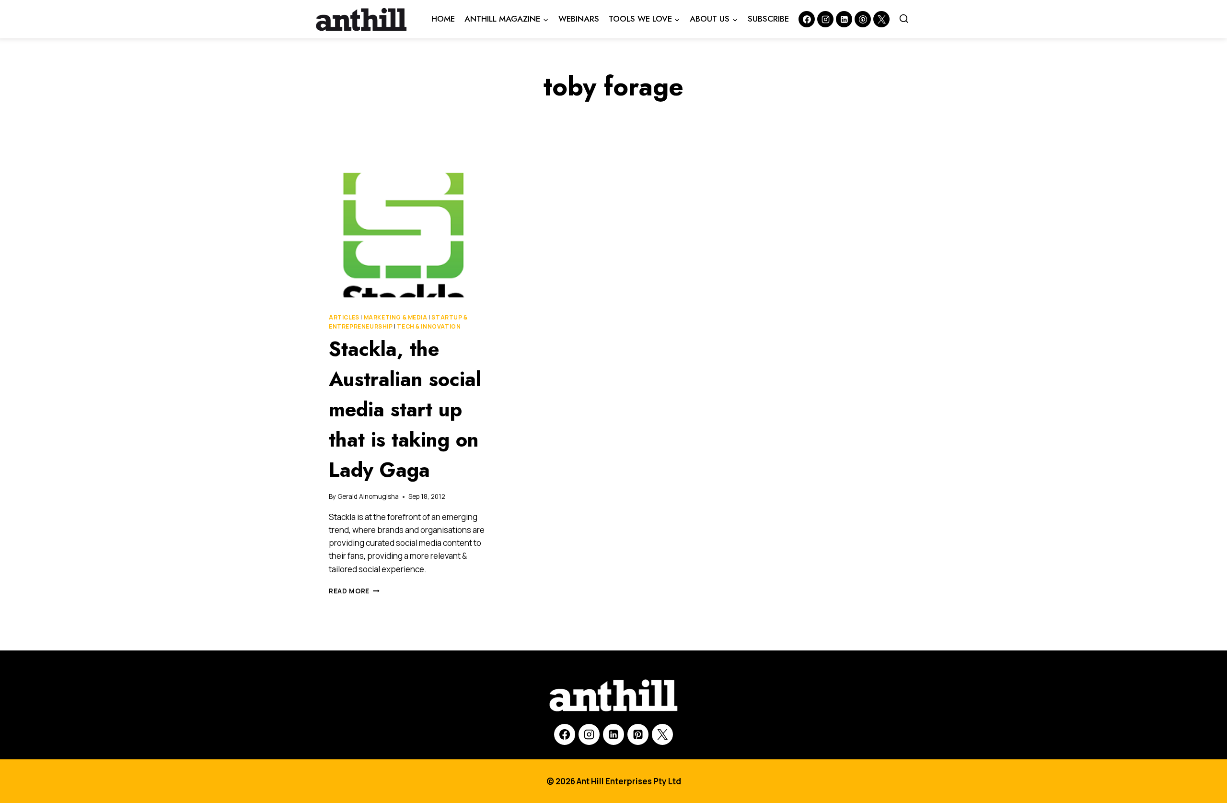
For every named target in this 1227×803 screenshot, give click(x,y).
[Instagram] (825, 19)
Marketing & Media (396, 317)
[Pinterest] (863, 19)
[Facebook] (807, 19)
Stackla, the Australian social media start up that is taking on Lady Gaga (405, 409)
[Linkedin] (844, 19)
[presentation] (407, 235)
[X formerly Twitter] (881, 19)
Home (443, 18)
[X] (662, 734)
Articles (344, 317)
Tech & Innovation (429, 326)
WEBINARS (578, 18)
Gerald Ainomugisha (368, 496)
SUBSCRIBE (768, 18)
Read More (354, 591)
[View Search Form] (904, 19)
